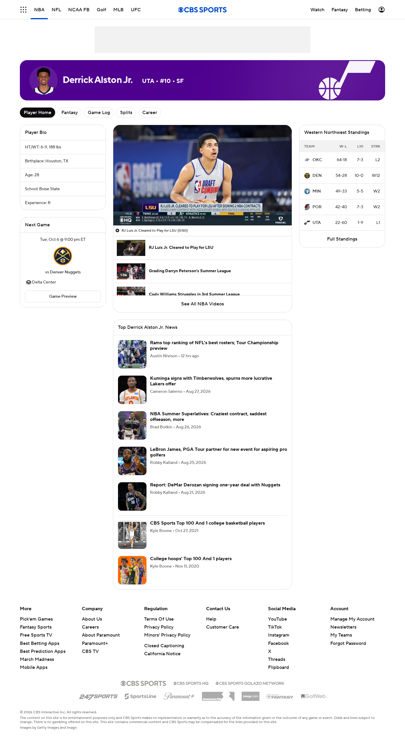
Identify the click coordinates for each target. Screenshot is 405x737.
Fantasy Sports (36, 627)
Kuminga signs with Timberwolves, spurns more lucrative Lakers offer (211, 381)
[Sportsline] (141, 695)
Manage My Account (352, 619)
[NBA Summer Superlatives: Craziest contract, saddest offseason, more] (132, 425)
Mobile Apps (33, 667)
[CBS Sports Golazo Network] (250, 683)
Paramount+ (95, 643)
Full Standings (342, 239)
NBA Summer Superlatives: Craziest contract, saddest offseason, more (208, 416)
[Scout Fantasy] (280, 696)
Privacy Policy (158, 627)
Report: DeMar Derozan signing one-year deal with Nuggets (215, 485)
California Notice (162, 654)
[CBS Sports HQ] (190, 683)
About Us (92, 619)
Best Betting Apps (39, 643)
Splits (126, 113)
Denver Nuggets (65, 272)
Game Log (99, 113)
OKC (317, 160)
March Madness (37, 659)
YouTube (277, 619)
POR (317, 207)
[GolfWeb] (313, 696)
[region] (202, 175)
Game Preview (63, 296)
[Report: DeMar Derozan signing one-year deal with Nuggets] (132, 496)
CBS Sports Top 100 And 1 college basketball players (207, 523)
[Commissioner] (218, 694)
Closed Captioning (164, 646)
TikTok (275, 627)
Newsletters (343, 627)
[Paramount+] (179, 695)
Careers (90, 627)
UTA (316, 222)
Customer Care (222, 627)
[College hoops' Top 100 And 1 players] (132, 570)
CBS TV (90, 651)
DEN (317, 175)
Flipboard (278, 667)
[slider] (202, 208)
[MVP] (250, 694)
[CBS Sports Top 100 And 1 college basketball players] (132, 534)
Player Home (37, 113)
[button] (23, 9)
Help (211, 619)
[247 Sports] (98, 695)
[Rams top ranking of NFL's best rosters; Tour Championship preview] (132, 354)
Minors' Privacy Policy (167, 635)
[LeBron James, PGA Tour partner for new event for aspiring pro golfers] (132, 461)
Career (149, 113)
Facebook (278, 643)
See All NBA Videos (202, 304)
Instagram (278, 635)
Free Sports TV (36, 635)
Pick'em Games (36, 619)
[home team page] (62, 255)
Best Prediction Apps (43, 651)
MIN (316, 191)
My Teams (341, 635)
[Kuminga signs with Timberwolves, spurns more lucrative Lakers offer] (132, 390)
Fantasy (69, 113)
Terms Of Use (159, 619)
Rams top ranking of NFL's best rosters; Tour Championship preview (214, 345)
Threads (276, 659)
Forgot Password (348, 643)
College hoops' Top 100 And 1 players (191, 559)
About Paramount (101, 635)
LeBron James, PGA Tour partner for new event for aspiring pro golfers (218, 452)
